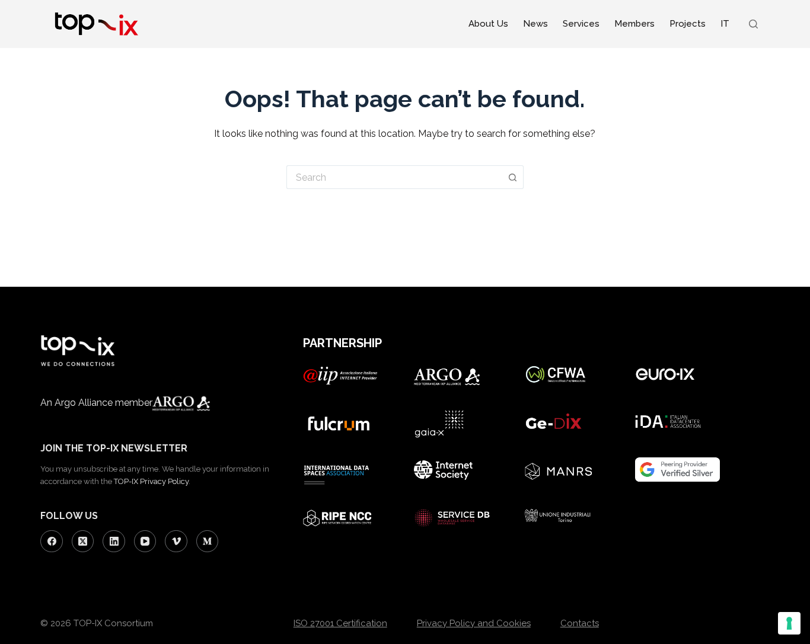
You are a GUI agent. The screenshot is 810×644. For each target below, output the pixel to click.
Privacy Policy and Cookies (474, 623)
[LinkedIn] (114, 541)
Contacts (579, 623)
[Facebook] (51, 541)
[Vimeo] (176, 541)
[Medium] (207, 541)
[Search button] (513, 177)
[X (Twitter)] (83, 541)
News (535, 23)
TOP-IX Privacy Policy (151, 481)
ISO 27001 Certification (340, 623)
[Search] (753, 24)
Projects (687, 23)
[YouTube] (145, 541)
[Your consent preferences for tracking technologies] (789, 623)
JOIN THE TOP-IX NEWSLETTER (113, 448)
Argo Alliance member (103, 402)
